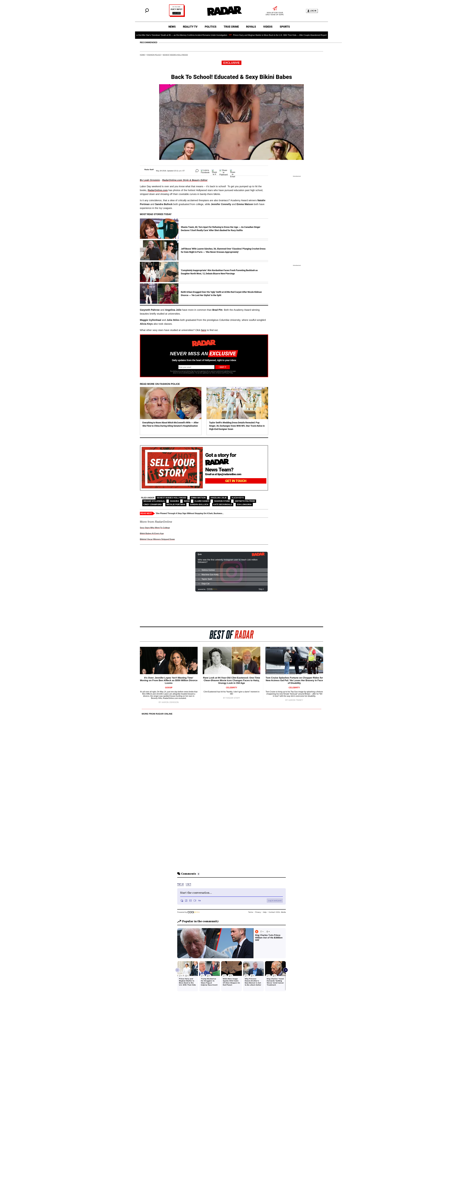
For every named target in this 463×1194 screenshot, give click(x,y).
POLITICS (210, 26)
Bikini (187, 501)
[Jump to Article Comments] (197, 170)
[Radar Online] (224, 11)
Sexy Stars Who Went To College (155, 528)
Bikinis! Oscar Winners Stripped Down (157, 539)
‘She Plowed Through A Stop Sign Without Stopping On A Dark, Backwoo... (190, 513)
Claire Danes (201, 501)
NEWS (172, 26)
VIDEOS (267, 26)
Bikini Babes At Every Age (152, 533)
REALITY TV (190, 26)
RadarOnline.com (158, 190)
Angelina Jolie (219, 498)
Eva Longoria (244, 504)
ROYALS (251, 26)
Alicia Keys (238, 498)
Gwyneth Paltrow (245, 501)
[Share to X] (214, 170)
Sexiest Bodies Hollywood (175, 55)
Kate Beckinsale (222, 504)
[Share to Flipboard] (223, 170)
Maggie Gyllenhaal (154, 501)
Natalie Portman (176, 504)
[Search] (147, 12)
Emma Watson (198, 498)
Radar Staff (149, 169)
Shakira (174, 501)
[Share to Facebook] (205, 170)
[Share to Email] (232, 170)
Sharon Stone (222, 501)
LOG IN (313, 11)
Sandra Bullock (199, 504)
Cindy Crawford (152, 504)
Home (142, 55)
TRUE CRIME (231, 26)
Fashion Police (154, 55)
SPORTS (285, 26)
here (203, 330)
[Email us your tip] (177, 16)
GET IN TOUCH (235, 481)
